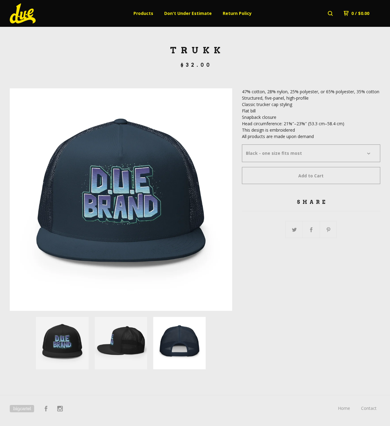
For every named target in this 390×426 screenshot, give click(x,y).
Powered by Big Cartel (22, 408)
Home (344, 408)
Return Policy (237, 13)
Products (143, 13)
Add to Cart (311, 176)
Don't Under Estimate (188, 13)
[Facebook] (46, 409)
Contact (369, 408)
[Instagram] (60, 409)
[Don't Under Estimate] (41, 13)
